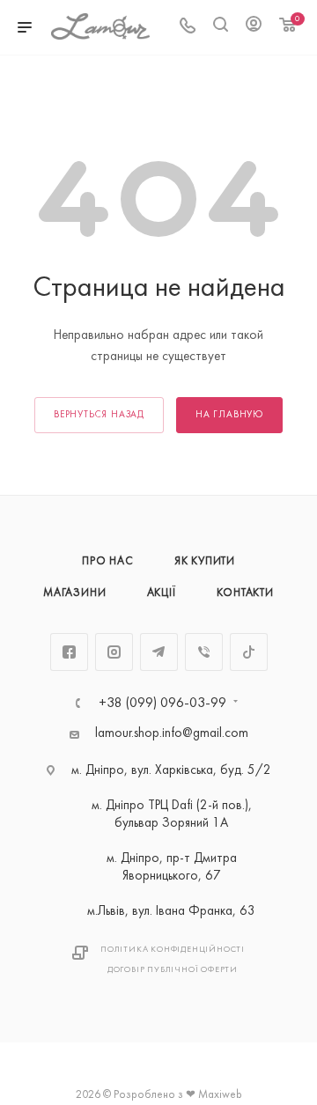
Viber (204, 652)
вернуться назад (99, 415)
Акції (161, 593)
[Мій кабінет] (254, 27)
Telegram (159, 652)
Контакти (245, 593)
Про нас (108, 561)
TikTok (249, 652)
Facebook (69, 652)
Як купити (204, 561)
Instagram (114, 652)
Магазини (74, 593)
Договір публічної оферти (172, 970)
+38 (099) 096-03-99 (162, 703)
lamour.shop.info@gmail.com (171, 733)
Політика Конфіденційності (172, 950)
